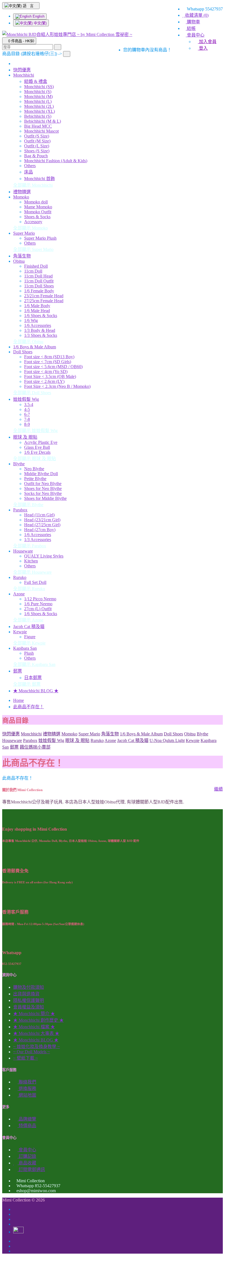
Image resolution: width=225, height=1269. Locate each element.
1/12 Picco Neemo (40, 598)
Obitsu (19, 261)
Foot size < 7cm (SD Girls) (47, 361)
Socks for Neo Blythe (43, 493)
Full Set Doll (35, 582)
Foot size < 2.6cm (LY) (44, 381)
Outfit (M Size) (37, 141)
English (38, 16)
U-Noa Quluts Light (167, 740)
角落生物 (22, 256)
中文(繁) (40, 23)
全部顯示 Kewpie (29, 643)
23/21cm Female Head (43, 295)
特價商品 (27, 1125)
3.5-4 (28, 404)
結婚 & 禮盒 (35, 81)
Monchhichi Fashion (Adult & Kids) (55, 160)
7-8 (27, 419)
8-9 (27, 424)
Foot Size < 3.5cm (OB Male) (50, 376)
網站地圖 (27, 1095)
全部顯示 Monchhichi (33, 185)
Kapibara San (25, 648)
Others (30, 165)
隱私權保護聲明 (28, 1000)
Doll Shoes (22, 351)
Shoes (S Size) (36, 151)
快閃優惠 (22, 70)
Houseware (23, 551)
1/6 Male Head (37, 310)
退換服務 (27, 1088)
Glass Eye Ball (37, 447)
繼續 (218, 789)
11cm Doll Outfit (39, 281)
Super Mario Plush (40, 238)
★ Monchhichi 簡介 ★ (34, 1013)
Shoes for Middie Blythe (45, 498)
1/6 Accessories (37, 325)
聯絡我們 (27, 1082)
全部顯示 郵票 (27, 684)
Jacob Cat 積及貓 (28, 626)
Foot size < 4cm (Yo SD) (46, 371)
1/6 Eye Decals (37, 452)
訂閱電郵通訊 (31, 1169)
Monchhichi (23, 75)
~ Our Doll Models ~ (31, 1051)
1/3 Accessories (37, 539)
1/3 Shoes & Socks (40, 335)
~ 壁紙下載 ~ (25, 1058)
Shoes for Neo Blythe (43, 488)
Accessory (33, 221)
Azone (19, 594)
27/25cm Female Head (43, 300)
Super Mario (24, 233)
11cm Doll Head (38, 276)
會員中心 (27, 1149)
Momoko (21, 197)
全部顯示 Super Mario (33, 249)
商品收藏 (27, 1163)
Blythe (19, 463)
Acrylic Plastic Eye (40, 442)
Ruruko (19, 577)
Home (18, 700)
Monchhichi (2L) (39, 106)
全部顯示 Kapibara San (34, 664)
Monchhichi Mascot (41, 131)
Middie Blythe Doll (41, 473)
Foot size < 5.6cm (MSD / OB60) (53, 366)
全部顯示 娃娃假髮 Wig (35, 430)
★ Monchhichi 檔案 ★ (34, 1026)
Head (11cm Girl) (39, 514)
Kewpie (20, 631)
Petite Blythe (35, 478)
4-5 (27, 409)
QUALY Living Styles (43, 556)
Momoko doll (36, 202)
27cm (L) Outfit (38, 608)
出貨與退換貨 (26, 993)
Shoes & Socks (37, 216)
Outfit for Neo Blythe (42, 483)
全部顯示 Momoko (30, 228)
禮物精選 (22, 191)
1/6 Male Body (37, 305)
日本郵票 (33, 677)
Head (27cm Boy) (39, 529)
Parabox (20, 510)
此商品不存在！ (28, 706)
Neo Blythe (34, 468)
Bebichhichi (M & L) (42, 121)
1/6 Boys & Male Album (34, 346)
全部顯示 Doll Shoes (32, 392)
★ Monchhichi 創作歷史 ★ (38, 1020)
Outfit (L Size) (36, 146)
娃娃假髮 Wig (26, 399)
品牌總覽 (27, 1119)
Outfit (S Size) (36, 136)
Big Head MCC (38, 126)
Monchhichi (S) (37, 91)
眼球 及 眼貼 (25, 437)
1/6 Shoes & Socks (40, 315)
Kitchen (31, 561)
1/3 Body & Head (39, 330)
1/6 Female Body (39, 290)
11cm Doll (33, 271)
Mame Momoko (38, 207)
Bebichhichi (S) (37, 116)
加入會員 (207, 41)
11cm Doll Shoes (39, 286)
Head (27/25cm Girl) (42, 524)
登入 (203, 48)
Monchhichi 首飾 (39, 178)
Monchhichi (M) (38, 96)
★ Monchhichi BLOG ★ (35, 690)
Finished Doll (36, 266)
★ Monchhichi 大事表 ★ (36, 1033)
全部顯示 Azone (28, 620)
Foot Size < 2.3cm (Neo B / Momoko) (57, 386)
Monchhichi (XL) (39, 111)
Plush (29, 653)
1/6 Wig (31, 320)
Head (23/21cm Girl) (42, 519)
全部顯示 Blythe (28, 504)
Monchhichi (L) (38, 101)
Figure (29, 636)
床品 (28, 172)
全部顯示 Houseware (32, 572)
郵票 (17, 671)
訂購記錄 (27, 1156)
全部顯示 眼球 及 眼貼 (34, 458)
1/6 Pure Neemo (38, 603)
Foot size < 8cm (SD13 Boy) (49, 356)
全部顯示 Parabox (29, 546)
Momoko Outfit (37, 211)
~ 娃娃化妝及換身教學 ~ (36, 1046)
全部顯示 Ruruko (29, 588)
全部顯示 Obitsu (28, 341)
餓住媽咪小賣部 (35, 747)
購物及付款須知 (28, 987)
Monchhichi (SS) (39, 86)
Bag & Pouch (36, 155)
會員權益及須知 (28, 1007)
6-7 (27, 414)
